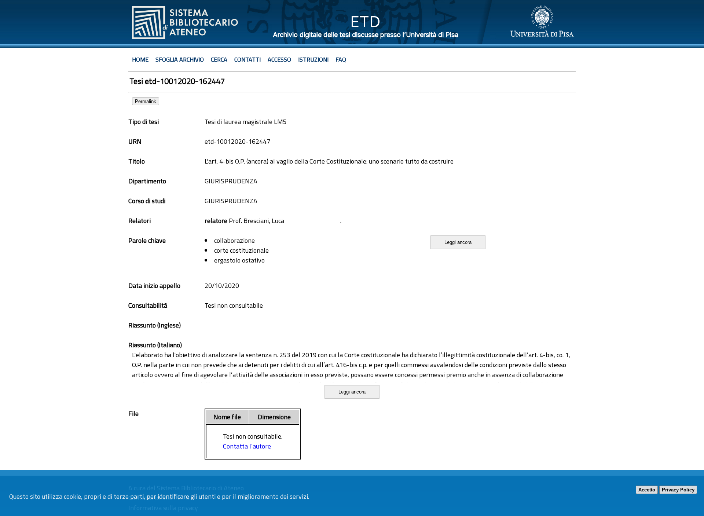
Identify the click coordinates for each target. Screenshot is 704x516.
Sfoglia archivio (179, 59)
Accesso (279, 59)
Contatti (247, 59)
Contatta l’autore (247, 446)
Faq (341, 59)
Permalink (145, 101)
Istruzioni (313, 59)
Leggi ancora (458, 242)
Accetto (646, 490)
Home (140, 59)
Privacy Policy (678, 490)
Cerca (219, 59)
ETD (365, 21)
